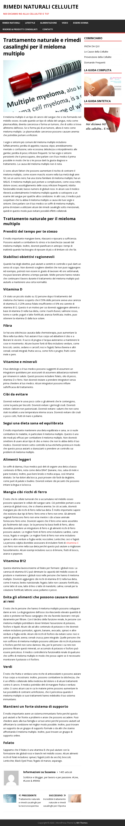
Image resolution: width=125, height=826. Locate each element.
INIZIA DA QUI (91, 46)
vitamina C (72, 542)
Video (65, 22)
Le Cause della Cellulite (96, 51)
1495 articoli (65, 772)
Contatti (47, 29)
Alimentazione (48, 22)
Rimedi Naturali (11, 22)
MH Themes (81, 822)
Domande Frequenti (94, 62)
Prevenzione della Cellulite (97, 57)
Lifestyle (30, 22)
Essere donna (80, 22)
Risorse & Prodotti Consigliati (20, 29)
